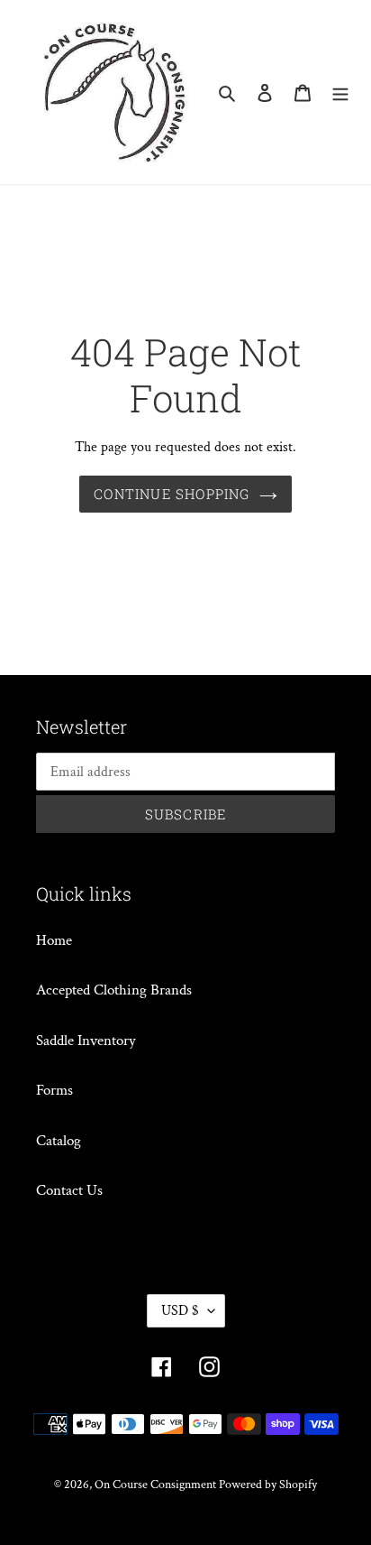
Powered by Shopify (268, 1484)
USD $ (180, 1310)
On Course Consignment (157, 1484)
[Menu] (340, 92)
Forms (54, 1090)
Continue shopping (171, 494)
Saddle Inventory (86, 1040)
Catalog (58, 1141)
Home (54, 940)
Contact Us (69, 1190)
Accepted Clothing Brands (114, 990)
